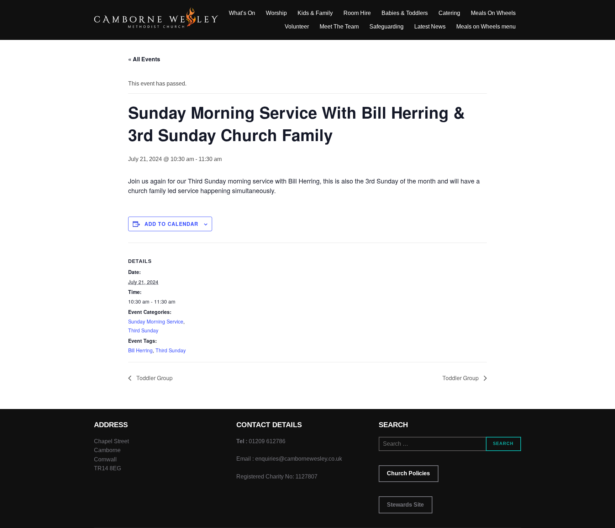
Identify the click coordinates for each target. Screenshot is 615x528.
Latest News (430, 27)
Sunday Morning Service (155, 321)
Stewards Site (405, 505)
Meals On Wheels (493, 13)
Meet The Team (339, 27)
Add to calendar (171, 223)
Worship (276, 13)
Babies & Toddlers (405, 13)
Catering (449, 13)
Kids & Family (315, 13)
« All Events (144, 59)
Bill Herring (140, 350)
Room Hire (357, 13)
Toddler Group (154, 378)
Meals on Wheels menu (486, 27)
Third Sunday (143, 330)
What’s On (242, 13)
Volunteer (297, 27)
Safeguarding (386, 27)
